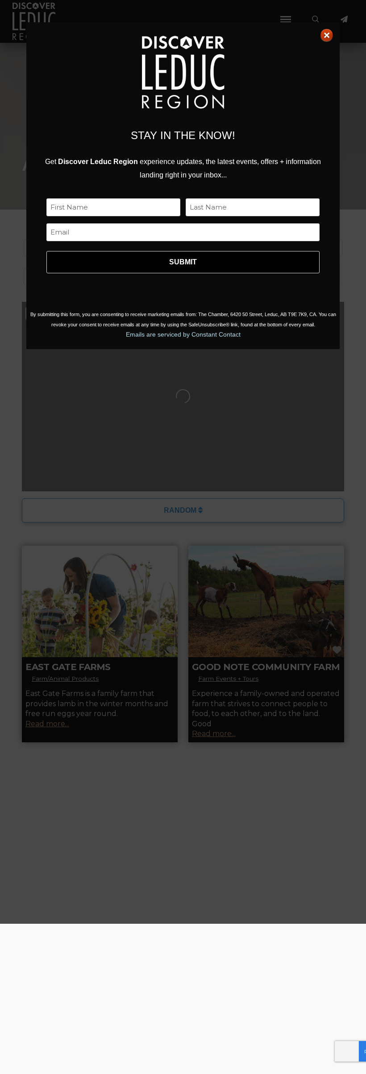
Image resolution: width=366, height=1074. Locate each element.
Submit (183, 262)
